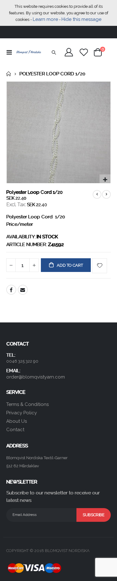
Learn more (45, 19)
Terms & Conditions (27, 404)
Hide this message (81, 19)
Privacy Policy (21, 413)
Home (8, 74)
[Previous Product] (97, 194)
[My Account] (69, 52)
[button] (105, 179)
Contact (15, 429)
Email (23, 290)
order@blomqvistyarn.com (35, 377)
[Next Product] (106, 194)
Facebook (11, 290)
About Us (16, 421)
